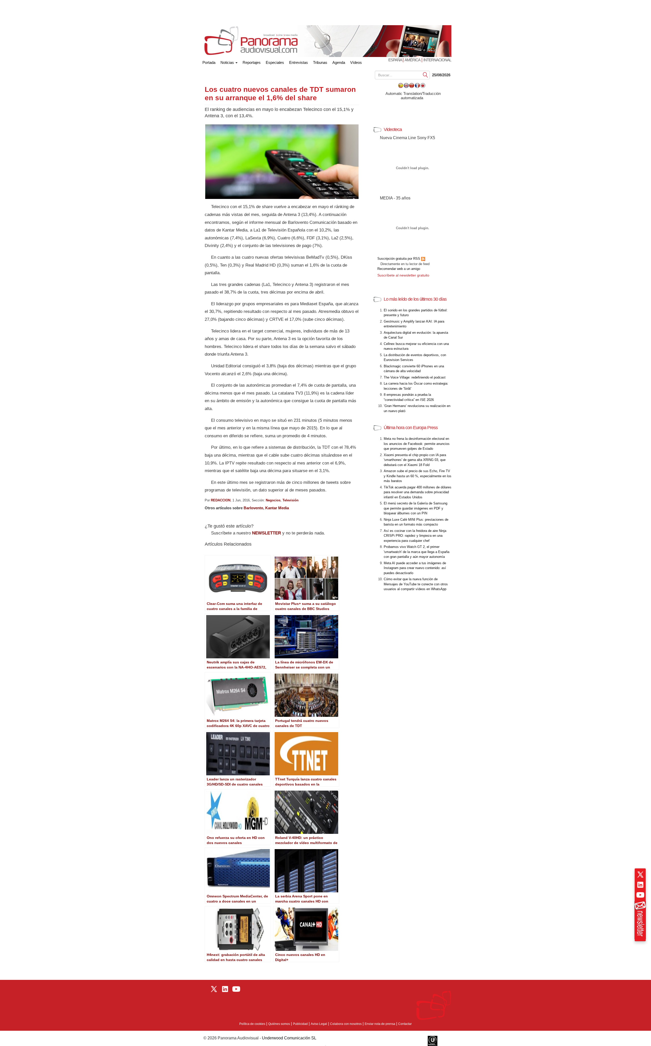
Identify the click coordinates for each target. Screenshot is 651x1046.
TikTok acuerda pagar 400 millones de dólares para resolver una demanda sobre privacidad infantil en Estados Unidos (417, 492)
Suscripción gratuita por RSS (399, 258)
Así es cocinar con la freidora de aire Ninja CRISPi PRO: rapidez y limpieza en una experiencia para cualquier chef (415, 536)
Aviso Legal (319, 1024)
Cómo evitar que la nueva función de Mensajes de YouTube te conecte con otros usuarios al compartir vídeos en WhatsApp (416, 584)
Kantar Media (277, 508)
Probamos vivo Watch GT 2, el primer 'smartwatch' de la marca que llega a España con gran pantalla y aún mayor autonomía (416, 552)
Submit (425, 74)
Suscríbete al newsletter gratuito (403, 275)
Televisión (291, 500)
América (412, 60)
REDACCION (220, 500)
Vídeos (356, 62)
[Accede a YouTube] (640, 895)
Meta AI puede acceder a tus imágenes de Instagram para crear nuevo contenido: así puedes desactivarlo (415, 568)
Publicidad (300, 1024)
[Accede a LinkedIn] (640, 885)
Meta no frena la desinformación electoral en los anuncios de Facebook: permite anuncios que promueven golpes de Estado (417, 444)
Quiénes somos (279, 1024)
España (395, 60)
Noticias (227, 62)
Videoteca (393, 129)
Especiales (275, 62)
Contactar (405, 1024)
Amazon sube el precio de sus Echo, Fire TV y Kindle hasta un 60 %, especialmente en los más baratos (417, 476)
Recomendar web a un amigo (398, 269)
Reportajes (252, 62)
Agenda (338, 62)
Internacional (437, 60)
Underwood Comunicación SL (289, 1038)
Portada (208, 61)
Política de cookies (252, 1024)
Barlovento (253, 508)
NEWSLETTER (266, 533)
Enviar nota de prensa (380, 1024)
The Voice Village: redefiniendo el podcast (415, 377)
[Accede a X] (640, 874)
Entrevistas (298, 62)
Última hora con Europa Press (411, 427)
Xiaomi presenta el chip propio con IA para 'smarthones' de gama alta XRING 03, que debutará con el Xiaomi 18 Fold (415, 460)
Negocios (273, 500)
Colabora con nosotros (346, 1024)
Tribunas (320, 62)
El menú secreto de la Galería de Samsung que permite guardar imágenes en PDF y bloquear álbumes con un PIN (415, 508)
